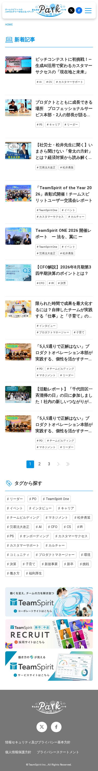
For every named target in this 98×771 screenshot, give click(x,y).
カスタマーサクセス (51, 216)
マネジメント (47, 375)
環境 (87, 555)
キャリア (54, 124)
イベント (69, 210)
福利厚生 (35, 573)
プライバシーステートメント (58, 752)
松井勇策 (68, 167)
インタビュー (47, 325)
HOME (9, 24)
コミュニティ (19, 555)
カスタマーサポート (71, 81)
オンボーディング (36, 536)
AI (40, 81)
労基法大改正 (47, 167)
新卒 (70, 564)
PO (40, 368)
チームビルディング (62, 368)
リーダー (72, 124)
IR (52, 283)
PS (40, 124)
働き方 (15, 573)
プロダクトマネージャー (54, 332)
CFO (41, 283)
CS (50, 81)
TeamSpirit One (48, 210)
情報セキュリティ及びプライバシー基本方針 (38, 742)
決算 (63, 283)
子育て (80, 332)
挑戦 (85, 564)
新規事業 (51, 564)
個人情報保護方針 (18, 752)
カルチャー (77, 216)
